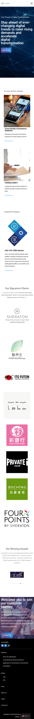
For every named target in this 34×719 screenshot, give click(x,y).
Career (3, 699)
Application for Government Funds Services (15, 663)
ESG (4, 680)
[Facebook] (2, 645)
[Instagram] (8, 645)
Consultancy (6, 666)
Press (2, 686)
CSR (4, 677)
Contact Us (4, 705)
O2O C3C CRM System (9, 657)
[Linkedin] (5, 645)
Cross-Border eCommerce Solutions (13, 660)
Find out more (9, 141)
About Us (3, 692)
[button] (31, 3)
